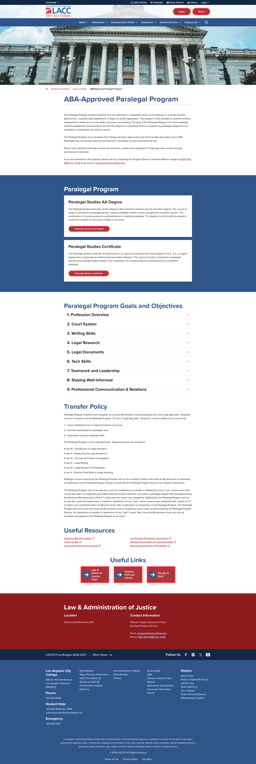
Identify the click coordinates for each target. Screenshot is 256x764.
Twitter (200, 654)
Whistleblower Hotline (192, 698)
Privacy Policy (130, 759)
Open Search (206, 22)
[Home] (78, 11)
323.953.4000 (53, 698)
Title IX (151, 693)
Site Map (147, 759)
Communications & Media (126, 670)
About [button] (82, 22)
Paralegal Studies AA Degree (89, 228)
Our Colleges (188, 690)
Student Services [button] (169, 22)
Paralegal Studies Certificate (89, 273)
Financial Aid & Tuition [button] (123, 22)
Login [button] (204, 2)
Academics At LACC (60, 88)
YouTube (208, 654)
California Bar (71, 542)
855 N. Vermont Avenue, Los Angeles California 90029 (59, 683)
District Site (187, 675)
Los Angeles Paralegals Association (149, 538)
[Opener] (253, 657)
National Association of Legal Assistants (151, 542)
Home (47, 89)
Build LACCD (187, 686)
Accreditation (87, 670)
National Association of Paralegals (148, 545)
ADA (149, 674)
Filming (117, 678)
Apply (182, 11)
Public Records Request (193, 694)
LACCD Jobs (187, 683)
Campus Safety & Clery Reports (159, 680)
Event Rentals (120, 674)
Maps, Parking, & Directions (94, 674)
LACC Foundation (89, 678)
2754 (162, 637)
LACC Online (140, 2)
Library (194, 2)
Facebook (186, 654)
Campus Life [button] (191, 22)
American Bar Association (78, 538)
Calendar (158, 2)
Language (51, 2)
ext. (157, 637)
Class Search (177, 2)
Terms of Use (112, 759)
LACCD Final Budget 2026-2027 (66, 655)
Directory (84, 689)
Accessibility (153, 670)
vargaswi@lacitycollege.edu (110, 163)
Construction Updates (91, 685)
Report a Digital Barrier (193, 679)
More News (100, 655)
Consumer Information (159, 689)
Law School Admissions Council (81, 545)
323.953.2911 (53, 723)
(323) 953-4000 (146, 637)
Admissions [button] (98, 22)
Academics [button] (147, 22)
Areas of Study (80, 88)
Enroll (201, 11)
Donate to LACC (88, 682)
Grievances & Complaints (160, 685)
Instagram (193, 654)
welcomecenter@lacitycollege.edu (64, 712)
